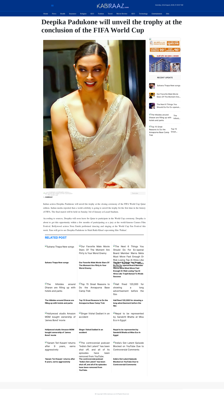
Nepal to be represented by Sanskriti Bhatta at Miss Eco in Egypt (126, 332)
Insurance (72, 14)
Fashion (101, 14)
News (54, 14)
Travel (110, 14)
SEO (92, 14)
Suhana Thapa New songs (57, 262)
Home (45, 14)
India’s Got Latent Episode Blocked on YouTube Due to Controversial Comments (125, 362)
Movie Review (121, 14)
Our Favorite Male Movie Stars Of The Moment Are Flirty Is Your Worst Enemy (94, 265)
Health (62, 14)
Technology (143, 14)
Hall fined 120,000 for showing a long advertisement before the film (128, 303)
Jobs (167, 14)
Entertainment (157, 14)
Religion (83, 14)
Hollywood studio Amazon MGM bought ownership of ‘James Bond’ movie (59, 332)
